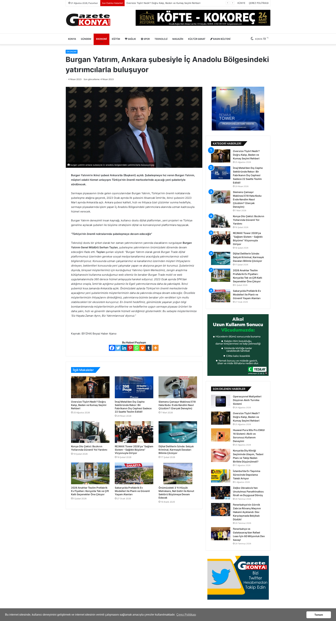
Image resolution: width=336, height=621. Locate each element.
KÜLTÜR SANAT (196, 38)
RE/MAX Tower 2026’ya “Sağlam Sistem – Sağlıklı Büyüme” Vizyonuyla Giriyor (134, 449)
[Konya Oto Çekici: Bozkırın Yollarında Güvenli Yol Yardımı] (90, 432)
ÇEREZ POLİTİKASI (258, 3)
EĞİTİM (116, 38)
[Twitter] (118, 348)
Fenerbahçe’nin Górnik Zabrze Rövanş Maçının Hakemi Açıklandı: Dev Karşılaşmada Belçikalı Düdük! (247, 512)
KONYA (72, 38)
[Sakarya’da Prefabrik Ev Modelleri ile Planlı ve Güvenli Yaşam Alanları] (134, 473)
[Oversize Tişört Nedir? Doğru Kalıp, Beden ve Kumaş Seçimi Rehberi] (90, 387)
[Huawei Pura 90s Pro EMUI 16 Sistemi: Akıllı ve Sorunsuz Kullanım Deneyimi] (220, 434)
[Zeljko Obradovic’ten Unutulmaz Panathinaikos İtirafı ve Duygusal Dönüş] (220, 492)
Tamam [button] (318, 614)
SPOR (146, 38)
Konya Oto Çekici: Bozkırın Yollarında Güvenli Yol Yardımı (248, 220)
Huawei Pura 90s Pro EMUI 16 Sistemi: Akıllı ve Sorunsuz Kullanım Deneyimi (167, 3)
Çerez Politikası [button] (186, 614)
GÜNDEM (86, 38)
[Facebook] (112, 348)
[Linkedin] (124, 348)
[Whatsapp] (136, 348)
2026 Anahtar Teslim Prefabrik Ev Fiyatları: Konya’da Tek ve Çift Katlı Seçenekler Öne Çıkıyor (90, 491)
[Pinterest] (130, 348)
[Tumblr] (149, 348)
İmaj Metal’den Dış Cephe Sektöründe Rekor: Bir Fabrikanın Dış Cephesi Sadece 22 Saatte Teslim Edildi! (248, 175)
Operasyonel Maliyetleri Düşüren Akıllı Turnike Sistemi (247, 400)
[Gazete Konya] (88, 19)
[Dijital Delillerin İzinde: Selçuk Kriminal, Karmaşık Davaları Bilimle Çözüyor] (178, 432)
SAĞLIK (131, 38)
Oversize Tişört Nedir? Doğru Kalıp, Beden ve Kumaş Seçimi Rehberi (88, 405)
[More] (155, 348)
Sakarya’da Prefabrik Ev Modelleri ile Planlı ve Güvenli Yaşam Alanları (132, 491)
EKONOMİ (101, 38)
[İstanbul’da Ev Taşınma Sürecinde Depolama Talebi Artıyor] (220, 475)
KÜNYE (241, 3)
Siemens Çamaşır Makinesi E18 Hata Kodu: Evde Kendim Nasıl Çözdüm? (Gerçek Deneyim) (177, 405)
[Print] (142, 348)
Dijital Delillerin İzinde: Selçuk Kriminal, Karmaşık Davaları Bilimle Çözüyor (176, 449)
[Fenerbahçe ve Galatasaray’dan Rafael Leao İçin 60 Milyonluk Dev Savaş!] (220, 533)
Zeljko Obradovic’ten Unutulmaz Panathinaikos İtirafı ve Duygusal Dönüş (248, 491)
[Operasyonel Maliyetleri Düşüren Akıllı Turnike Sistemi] (220, 401)
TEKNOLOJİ (161, 38)
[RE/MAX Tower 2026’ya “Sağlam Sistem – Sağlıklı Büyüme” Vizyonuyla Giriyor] (134, 432)
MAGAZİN (177, 38)
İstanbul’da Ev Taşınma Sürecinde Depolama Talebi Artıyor (246, 475)
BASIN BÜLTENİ (221, 38)
